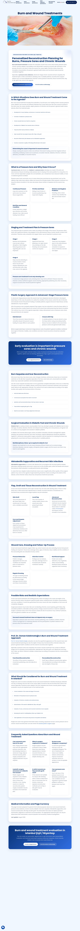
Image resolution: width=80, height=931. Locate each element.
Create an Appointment (30, 844)
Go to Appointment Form (34, 359)
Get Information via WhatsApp (42, 84)
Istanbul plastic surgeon (45, 723)
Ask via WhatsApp (48, 359)
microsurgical (59, 508)
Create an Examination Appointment (22, 84)
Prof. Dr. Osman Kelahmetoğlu (19, 641)
